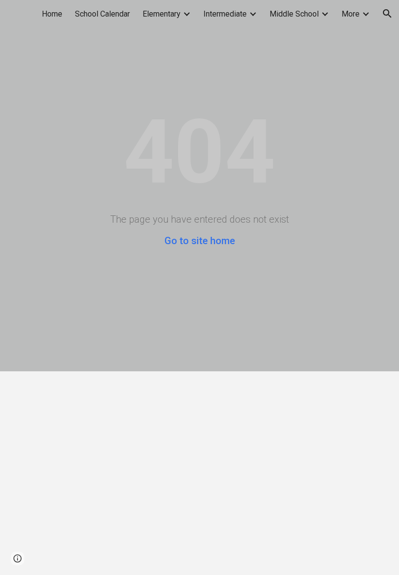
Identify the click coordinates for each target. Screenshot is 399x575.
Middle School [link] (294, 14)
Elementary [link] (162, 14)
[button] (387, 13)
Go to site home (199, 241)
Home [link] (52, 14)
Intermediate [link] (225, 14)
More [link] (351, 14)
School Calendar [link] (102, 14)
